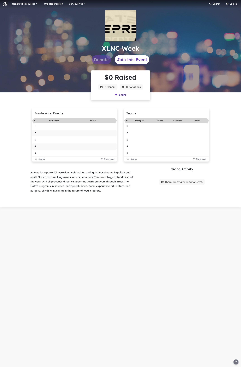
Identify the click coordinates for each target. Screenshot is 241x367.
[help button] (235, 361)
